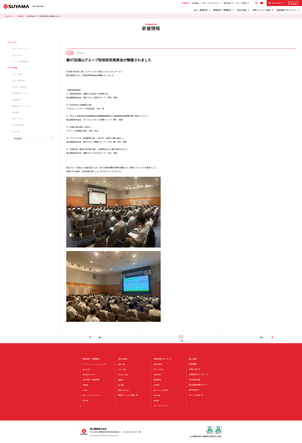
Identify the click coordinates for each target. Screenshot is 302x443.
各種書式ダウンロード (198, 374)
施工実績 (85, 400)
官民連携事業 (157, 364)
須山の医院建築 (18, 125)
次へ (262, 337)
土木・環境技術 (200, 9)
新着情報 (185, 3)
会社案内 (195, 3)
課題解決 (121, 380)
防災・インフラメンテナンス (92, 395)
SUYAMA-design (123, 375)
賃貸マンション (18, 119)
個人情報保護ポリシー (198, 384)
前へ (101, 337)
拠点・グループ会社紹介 (161, 390)
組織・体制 (121, 364)
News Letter (17, 55)
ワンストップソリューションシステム (95, 364)
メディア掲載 (17, 74)
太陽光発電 (16, 99)
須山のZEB (86, 369)
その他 (14, 68)
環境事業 (85, 385)
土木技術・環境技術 (19, 87)
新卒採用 (227, 3)
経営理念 (156, 400)
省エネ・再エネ (158, 369)
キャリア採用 (241, 3)
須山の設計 (242, 9)
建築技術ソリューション (21, 106)
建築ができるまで (123, 390)
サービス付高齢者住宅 (20, 61)
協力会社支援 (194, 379)
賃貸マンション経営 (262, 9)
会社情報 (156, 385)
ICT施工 (85, 390)
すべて (14, 42)
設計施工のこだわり (89, 375)
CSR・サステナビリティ (211, 3)
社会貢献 (15, 112)
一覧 (181, 341)
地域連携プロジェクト (286, 9)
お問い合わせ (194, 369)
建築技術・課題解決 (222, 9)
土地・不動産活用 (18, 80)
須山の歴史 (157, 395)
